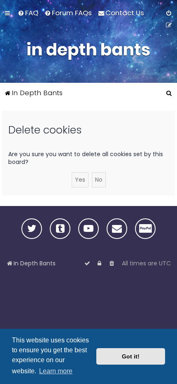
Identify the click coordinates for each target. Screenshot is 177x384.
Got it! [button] (131, 356)
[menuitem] (28, 13)
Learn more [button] (55, 371)
